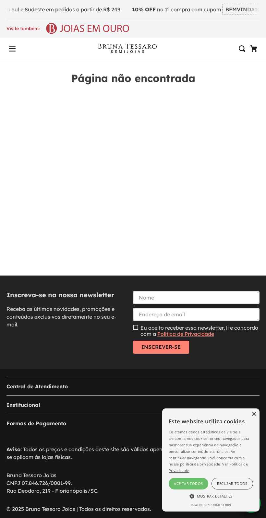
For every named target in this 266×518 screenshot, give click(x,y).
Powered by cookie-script (211, 505)
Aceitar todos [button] (188, 483)
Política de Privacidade (185, 334)
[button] (12, 48)
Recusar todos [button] (232, 483)
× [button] (253, 414)
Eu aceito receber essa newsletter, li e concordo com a (199, 331)
